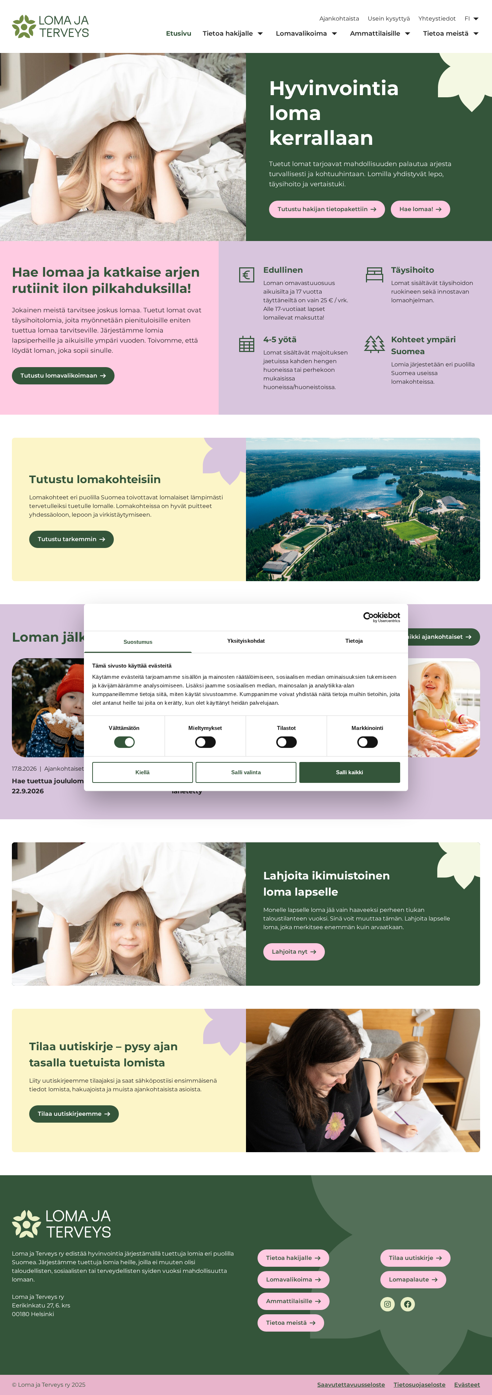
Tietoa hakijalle (289, 1257)
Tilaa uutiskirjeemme (70, 1113)
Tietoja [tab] (354, 641)
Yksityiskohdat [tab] (246, 641)
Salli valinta (245, 772)
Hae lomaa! (416, 209)
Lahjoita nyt (290, 951)
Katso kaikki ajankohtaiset (423, 636)
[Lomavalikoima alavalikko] (334, 34)
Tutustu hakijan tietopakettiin (323, 209)
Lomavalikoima (289, 1279)
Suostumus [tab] (138, 642)
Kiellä (142, 772)
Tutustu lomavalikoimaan (59, 375)
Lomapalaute (409, 1279)
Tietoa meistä (286, 1322)
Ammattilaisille (289, 1301)
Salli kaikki (349, 772)
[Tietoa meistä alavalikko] (475, 34)
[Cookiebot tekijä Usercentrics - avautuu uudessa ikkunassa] (368, 617)
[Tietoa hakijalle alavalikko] (260, 34)
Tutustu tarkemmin (67, 539)
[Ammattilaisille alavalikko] (407, 34)
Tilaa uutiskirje (411, 1257)
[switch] (205, 742)
